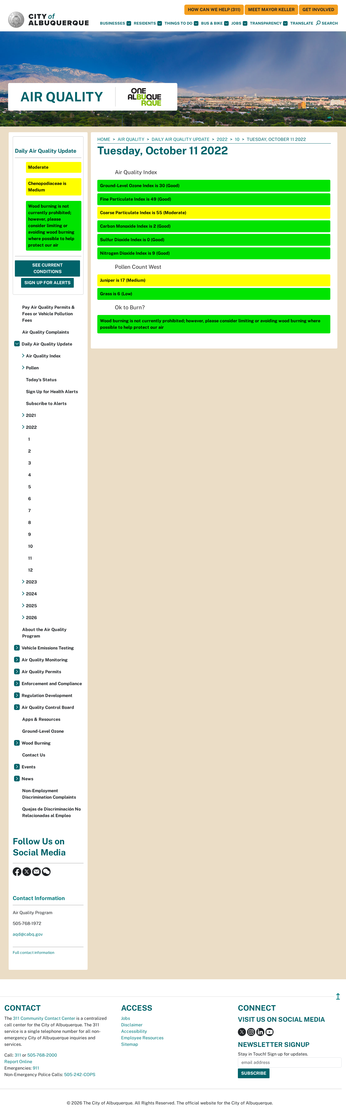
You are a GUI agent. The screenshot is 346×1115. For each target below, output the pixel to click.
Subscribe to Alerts (46, 403)
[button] (301, 23)
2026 (31, 617)
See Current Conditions (47, 268)
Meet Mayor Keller (271, 9)
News (27, 778)
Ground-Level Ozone (43, 731)
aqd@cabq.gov (28, 934)
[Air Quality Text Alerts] (46, 871)
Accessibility (134, 1031)
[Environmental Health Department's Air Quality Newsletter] (36, 871)
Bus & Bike (212, 23)
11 (30, 558)
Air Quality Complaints (45, 332)
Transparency (266, 23)
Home (103, 139)
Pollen (32, 367)
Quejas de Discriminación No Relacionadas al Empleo (51, 812)
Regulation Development (47, 695)
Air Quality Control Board (48, 707)
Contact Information (39, 898)
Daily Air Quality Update (180, 139)
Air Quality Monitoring (45, 659)
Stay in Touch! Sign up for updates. (273, 1054)
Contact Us (33, 755)
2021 (31, 415)
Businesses (112, 23)
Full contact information (33, 952)
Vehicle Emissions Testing (48, 648)
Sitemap (129, 1044)
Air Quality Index (43, 356)
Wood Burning (36, 743)
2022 (222, 139)
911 (36, 1068)
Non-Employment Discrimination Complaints (49, 794)
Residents (145, 23)
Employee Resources (142, 1037)
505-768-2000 (42, 1055)
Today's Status (41, 379)
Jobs (236, 23)
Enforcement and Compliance (52, 683)
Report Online (18, 1061)
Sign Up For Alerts (47, 282)
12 (30, 570)
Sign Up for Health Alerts (52, 391)
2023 (31, 582)
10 (237, 139)
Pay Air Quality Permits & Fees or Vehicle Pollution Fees (48, 314)
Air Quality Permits (41, 671)
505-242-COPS (79, 1074)
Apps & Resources (41, 719)
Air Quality (131, 139)
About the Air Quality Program (44, 633)
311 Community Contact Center (44, 1018)
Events (28, 766)
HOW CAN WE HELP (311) (214, 9)
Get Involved (318, 9)
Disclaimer (131, 1024)
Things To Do (178, 23)
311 (18, 1055)
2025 (31, 605)
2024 (31, 593)
